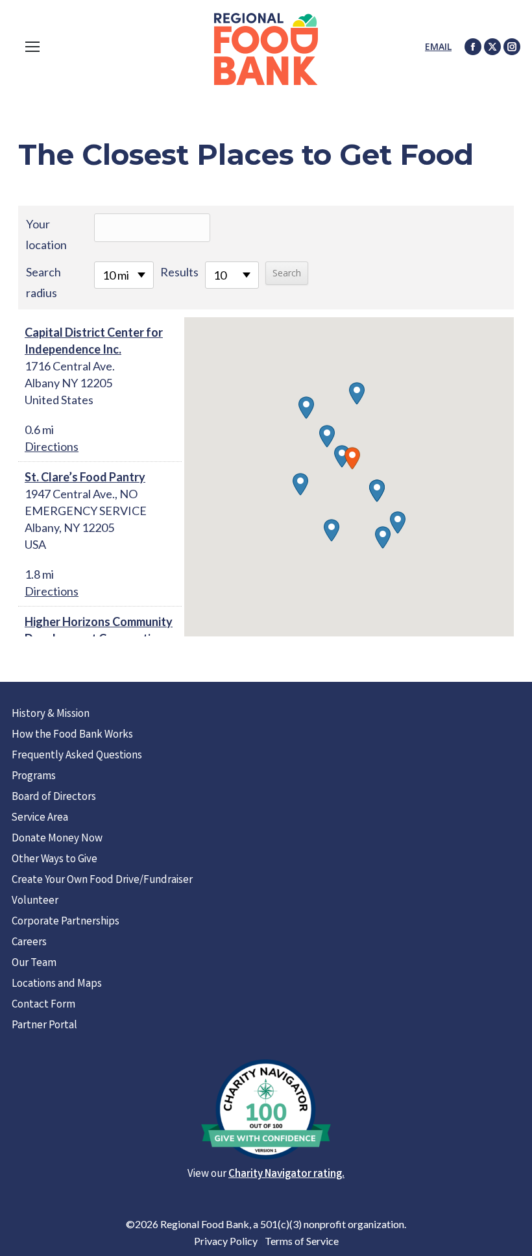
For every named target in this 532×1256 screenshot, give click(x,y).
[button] (352, 458)
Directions (52, 446)
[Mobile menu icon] (32, 46)
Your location (46, 234)
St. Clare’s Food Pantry (85, 477)
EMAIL (438, 46)
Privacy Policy (226, 1241)
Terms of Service (302, 1241)
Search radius (43, 282)
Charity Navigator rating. (286, 1174)
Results (179, 272)
